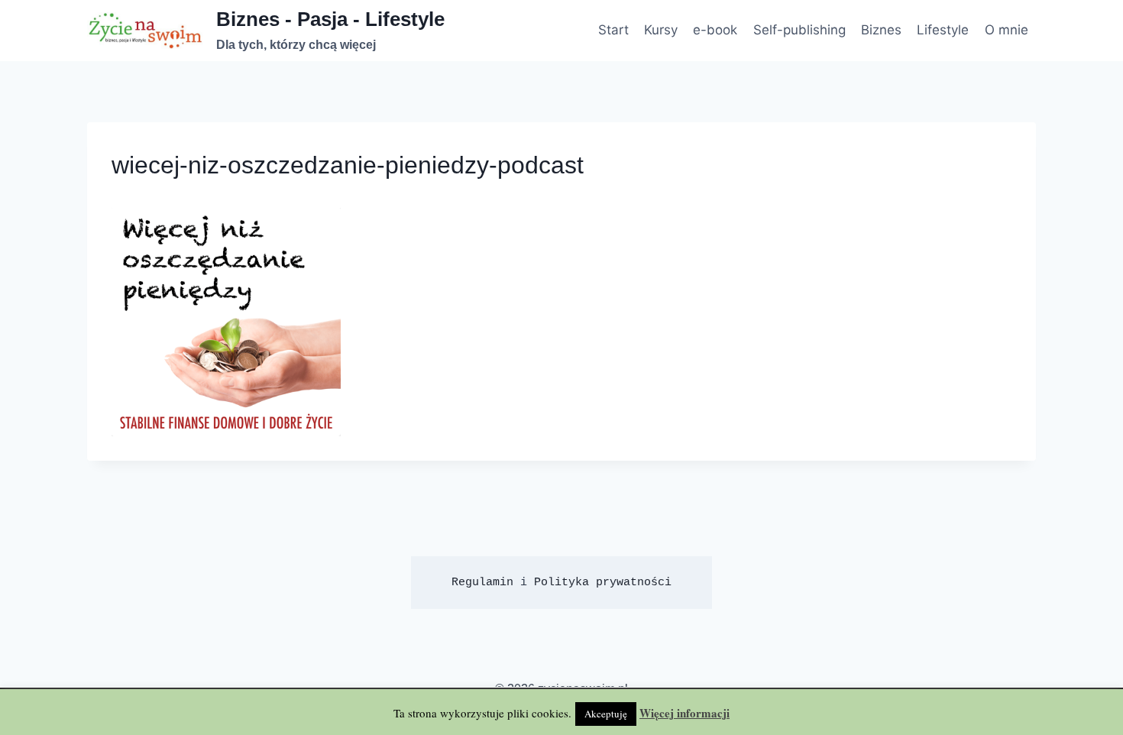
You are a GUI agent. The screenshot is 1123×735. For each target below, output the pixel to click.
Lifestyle (943, 29)
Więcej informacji (684, 712)
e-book (715, 29)
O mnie (1006, 29)
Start (613, 29)
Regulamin (482, 582)
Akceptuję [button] (605, 713)
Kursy (661, 29)
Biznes (881, 29)
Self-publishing (799, 29)
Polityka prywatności (603, 582)
